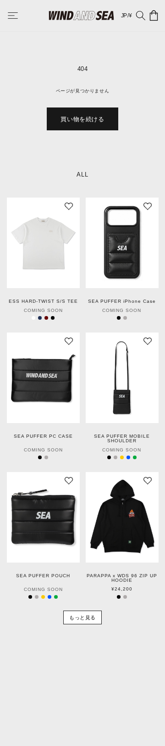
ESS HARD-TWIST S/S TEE (43, 301)
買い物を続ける (82, 119)
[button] (19, 15)
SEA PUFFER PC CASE (43, 436)
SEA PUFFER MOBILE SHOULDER (122, 438)
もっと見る (82, 617)
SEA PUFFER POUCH (43, 576)
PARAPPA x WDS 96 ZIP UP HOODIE (122, 578)
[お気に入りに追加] (69, 209)
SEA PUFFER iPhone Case (122, 301)
